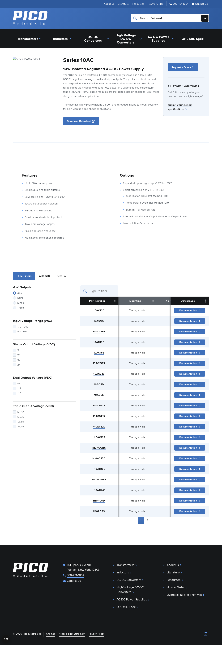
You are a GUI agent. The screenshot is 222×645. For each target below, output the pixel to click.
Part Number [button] (97, 301)
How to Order (155, 4)
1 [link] (140, 520)
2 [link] (147, 520)
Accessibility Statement (72, 633)
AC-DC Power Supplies (158, 38)
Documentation (188, 310)
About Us (109, 4)
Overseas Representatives (184, 595)
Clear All (62, 276)
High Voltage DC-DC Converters (126, 39)
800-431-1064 (181, 4)
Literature (123, 4)
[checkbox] (44, 298)
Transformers (27, 38)
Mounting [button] (135, 301)
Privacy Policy (96, 633)
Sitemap (51, 633)
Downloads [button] (188, 301)
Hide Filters (24, 276)
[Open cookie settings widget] (6, 639)
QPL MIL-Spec (193, 38)
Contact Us (201, 4)
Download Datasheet (83, 121)
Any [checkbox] (19, 293)
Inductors (60, 38)
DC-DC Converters (93, 38)
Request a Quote (181, 67)
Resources (138, 4)
